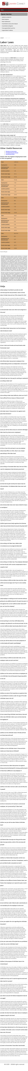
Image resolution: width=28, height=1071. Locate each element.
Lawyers (2, 38)
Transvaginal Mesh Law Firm (8, 28)
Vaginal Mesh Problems (7, 30)
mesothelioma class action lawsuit (10, 23)
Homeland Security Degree (12, 152)
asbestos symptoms (6, 17)
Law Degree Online (10, 154)
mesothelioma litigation (7, 26)
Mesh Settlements (6, 21)
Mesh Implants (5, 19)
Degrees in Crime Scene (11, 151)
